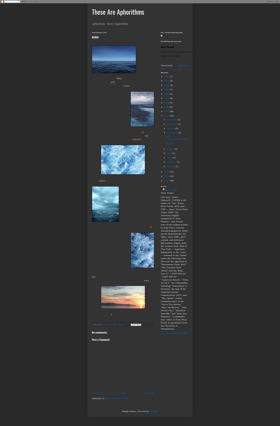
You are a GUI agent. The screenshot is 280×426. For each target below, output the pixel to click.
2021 (167, 94)
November (172, 124)
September (172, 132)
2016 (167, 115)
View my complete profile (174, 333)
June (169, 153)
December (172, 119)
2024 (167, 85)
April (170, 157)
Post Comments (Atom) (117, 398)
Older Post (148, 393)
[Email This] (132, 325)
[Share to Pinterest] (140, 325)
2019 (167, 102)
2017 (167, 111)
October (171, 128)
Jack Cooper (171, 189)
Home (124, 393)
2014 (167, 176)
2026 (167, 76)
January (171, 166)
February (172, 162)
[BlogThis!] (134, 325)
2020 (167, 98)
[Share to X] (136, 325)
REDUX (170, 143)
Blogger (154, 411)
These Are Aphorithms (118, 12)
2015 (167, 172)
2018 (167, 107)
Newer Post (98, 393)
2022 (167, 89)
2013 (167, 180)
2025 (167, 80)
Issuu (163, 68)
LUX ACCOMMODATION (177, 138)
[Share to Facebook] (138, 325)
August (171, 149)
